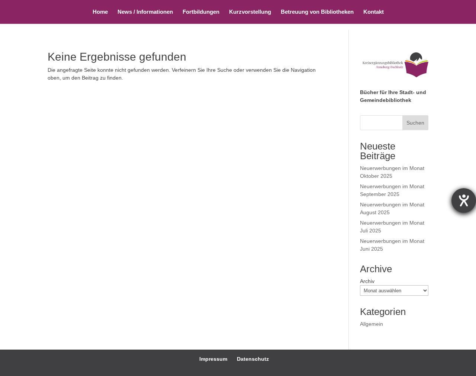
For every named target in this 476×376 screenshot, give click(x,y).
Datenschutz (253, 359)
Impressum (213, 359)
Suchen (415, 123)
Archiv (367, 281)
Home (100, 12)
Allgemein (371, 324)
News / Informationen (145, 12)
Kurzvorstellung (250, 12)
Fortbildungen (201, 12)
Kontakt (373, 12)
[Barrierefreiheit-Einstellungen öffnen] (463, 200)
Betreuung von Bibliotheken (317, 12)
